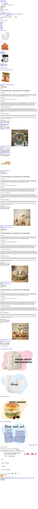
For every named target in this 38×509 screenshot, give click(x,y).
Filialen (6, 1)
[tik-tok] (34, 454)
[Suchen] (16, 17)
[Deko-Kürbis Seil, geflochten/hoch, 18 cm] (19, 226)
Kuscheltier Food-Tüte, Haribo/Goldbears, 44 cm (7, 84)
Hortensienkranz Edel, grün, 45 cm (5, 283)
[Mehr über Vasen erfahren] (0, 66)
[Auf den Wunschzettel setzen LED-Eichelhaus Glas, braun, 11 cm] (8, 344)
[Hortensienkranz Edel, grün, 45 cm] (19, 282)
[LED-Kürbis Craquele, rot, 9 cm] (5, 151)
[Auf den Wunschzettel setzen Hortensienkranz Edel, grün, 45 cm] (8, 321)
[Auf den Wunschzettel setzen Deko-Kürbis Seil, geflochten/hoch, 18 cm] (8, 265)
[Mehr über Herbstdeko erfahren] (1, 66)
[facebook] (27, 454)
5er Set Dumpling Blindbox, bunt (5, 170)
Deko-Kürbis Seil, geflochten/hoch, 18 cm (6, 227)
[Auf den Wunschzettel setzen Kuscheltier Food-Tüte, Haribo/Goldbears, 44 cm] (8, 122)
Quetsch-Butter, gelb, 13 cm (4, 125)
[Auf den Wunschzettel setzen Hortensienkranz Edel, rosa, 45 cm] (8, 150)
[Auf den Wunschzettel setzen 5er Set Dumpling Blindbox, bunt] (8, 208)
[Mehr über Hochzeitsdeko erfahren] (2, 66)
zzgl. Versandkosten (4, 87)
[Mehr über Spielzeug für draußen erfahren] (4, 66)
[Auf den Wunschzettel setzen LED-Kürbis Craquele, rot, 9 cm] (8, 155)
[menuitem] (1, 6)
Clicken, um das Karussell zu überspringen (6, 69)
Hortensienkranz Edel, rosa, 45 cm (5, 147)
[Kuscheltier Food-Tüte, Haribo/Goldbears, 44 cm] (5, 83)
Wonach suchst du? (3, 17)
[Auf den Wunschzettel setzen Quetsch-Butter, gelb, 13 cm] (8, 128)
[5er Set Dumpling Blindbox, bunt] (5, 169)
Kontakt (1, 1)
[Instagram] (30, 454)
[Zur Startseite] (4, 9)
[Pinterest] (32, 454)
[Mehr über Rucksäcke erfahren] (3, 66)
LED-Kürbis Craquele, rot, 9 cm (5, 152)
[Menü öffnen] (1, 8)
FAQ (3, 1)
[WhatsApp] (36, 454)
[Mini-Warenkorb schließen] (1, 19)
